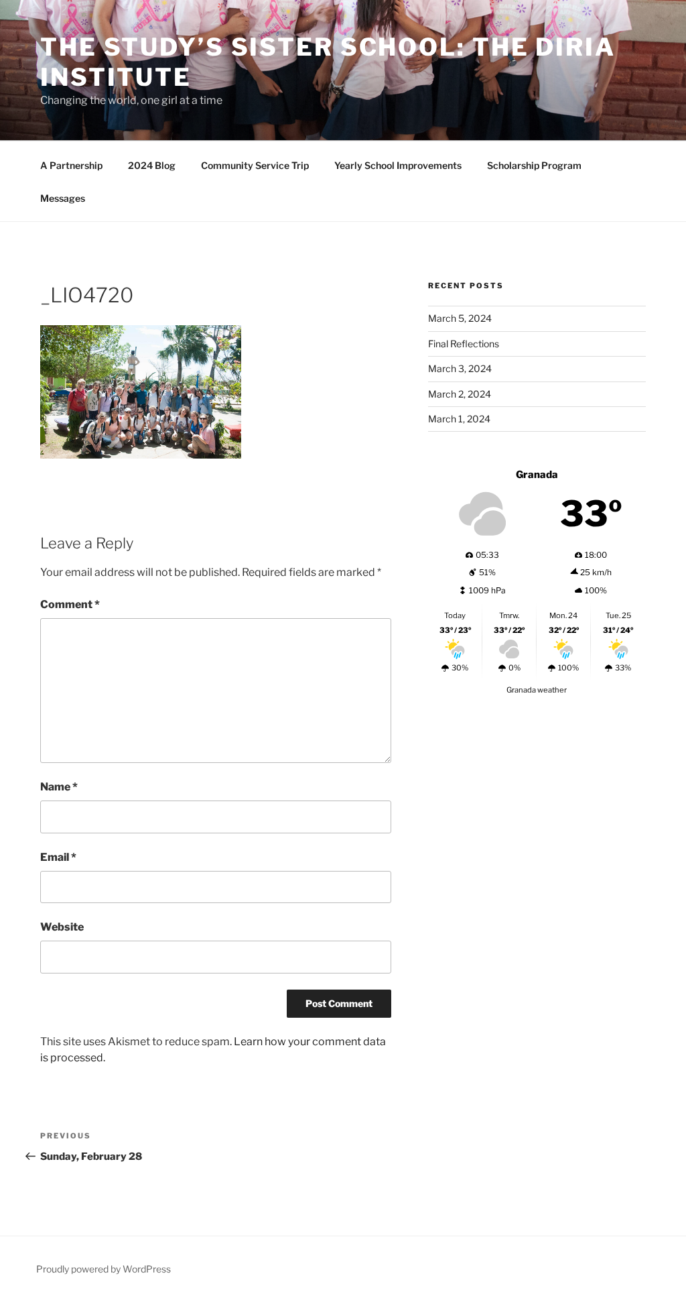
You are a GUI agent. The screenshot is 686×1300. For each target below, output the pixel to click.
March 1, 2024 (459, 418)
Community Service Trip (255, 165)
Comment (70, 604)
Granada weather (536, 690)
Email (58, 857)
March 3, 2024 (460, 368)
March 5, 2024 (460, 318)
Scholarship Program (534, 165)
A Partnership (71, 165)
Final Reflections (463, 343)
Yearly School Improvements (398, 165)
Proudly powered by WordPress (103, 1269)
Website (62, 927)
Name (59, 786)
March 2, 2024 (459, 394)
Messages (62, 198)
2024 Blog (152, 165)
